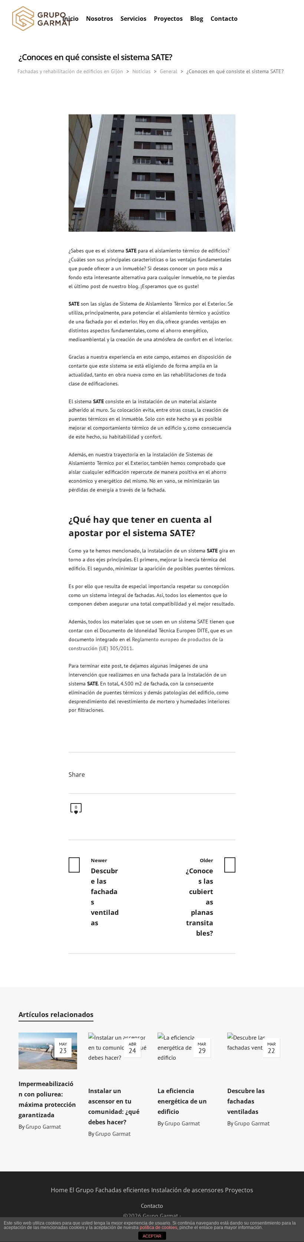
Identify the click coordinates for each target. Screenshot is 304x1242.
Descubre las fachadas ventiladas (246, 1101)
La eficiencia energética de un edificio (182, 1101)
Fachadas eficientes (122, 1190)
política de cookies (158, 1227)
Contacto (152, 1205)
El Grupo (81, 1190)
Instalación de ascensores (187, 1190)
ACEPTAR (152, 1236)
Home (59, 1190)
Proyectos (239, 1190)
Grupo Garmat (43, 1126)
